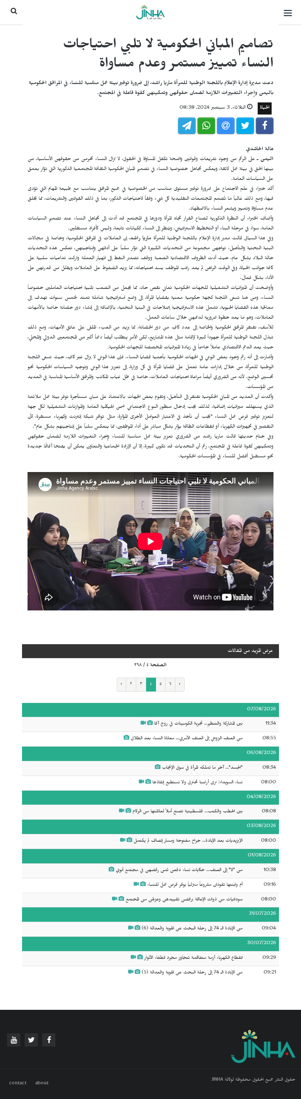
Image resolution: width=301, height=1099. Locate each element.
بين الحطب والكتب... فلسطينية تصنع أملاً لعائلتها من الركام (187, 812)
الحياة (264, 108)
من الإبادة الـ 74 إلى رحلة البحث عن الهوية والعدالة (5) (192, 973)
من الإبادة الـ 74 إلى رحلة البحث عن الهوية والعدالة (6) (192, 929)
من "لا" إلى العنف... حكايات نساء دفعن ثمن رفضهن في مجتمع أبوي (179, 871)
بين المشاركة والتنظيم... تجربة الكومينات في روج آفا (198, 724)
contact (17, 1084)
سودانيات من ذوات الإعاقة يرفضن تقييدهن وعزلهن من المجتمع (183, 900)
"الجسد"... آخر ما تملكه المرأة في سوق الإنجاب (202, 768)
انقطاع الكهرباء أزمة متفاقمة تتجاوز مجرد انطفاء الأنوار (193, 958)
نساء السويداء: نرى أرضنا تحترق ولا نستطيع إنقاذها (197, 783)
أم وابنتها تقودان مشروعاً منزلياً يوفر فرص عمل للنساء (195, 885)
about (41, 1084)
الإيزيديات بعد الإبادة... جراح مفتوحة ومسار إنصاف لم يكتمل (188, 841)
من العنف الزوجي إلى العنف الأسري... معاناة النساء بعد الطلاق (187, 739)
